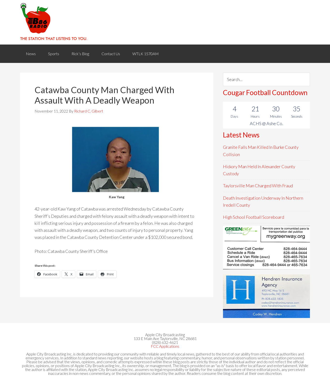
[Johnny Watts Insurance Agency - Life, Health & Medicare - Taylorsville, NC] (266, 247)
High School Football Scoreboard (253, 217)
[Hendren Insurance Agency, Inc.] (266, 296)
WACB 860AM (165, 22)
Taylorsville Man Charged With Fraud (258, 185)
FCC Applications (165, 346)
